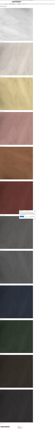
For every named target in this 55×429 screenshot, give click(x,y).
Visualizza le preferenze (32, 216)
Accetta (22, 216)
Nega (26, 216)
